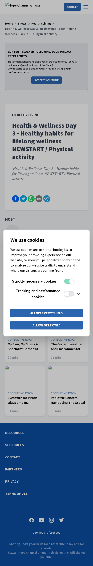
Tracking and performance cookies (38, 293)
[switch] (69, 281)
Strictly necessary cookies (34, 281)
